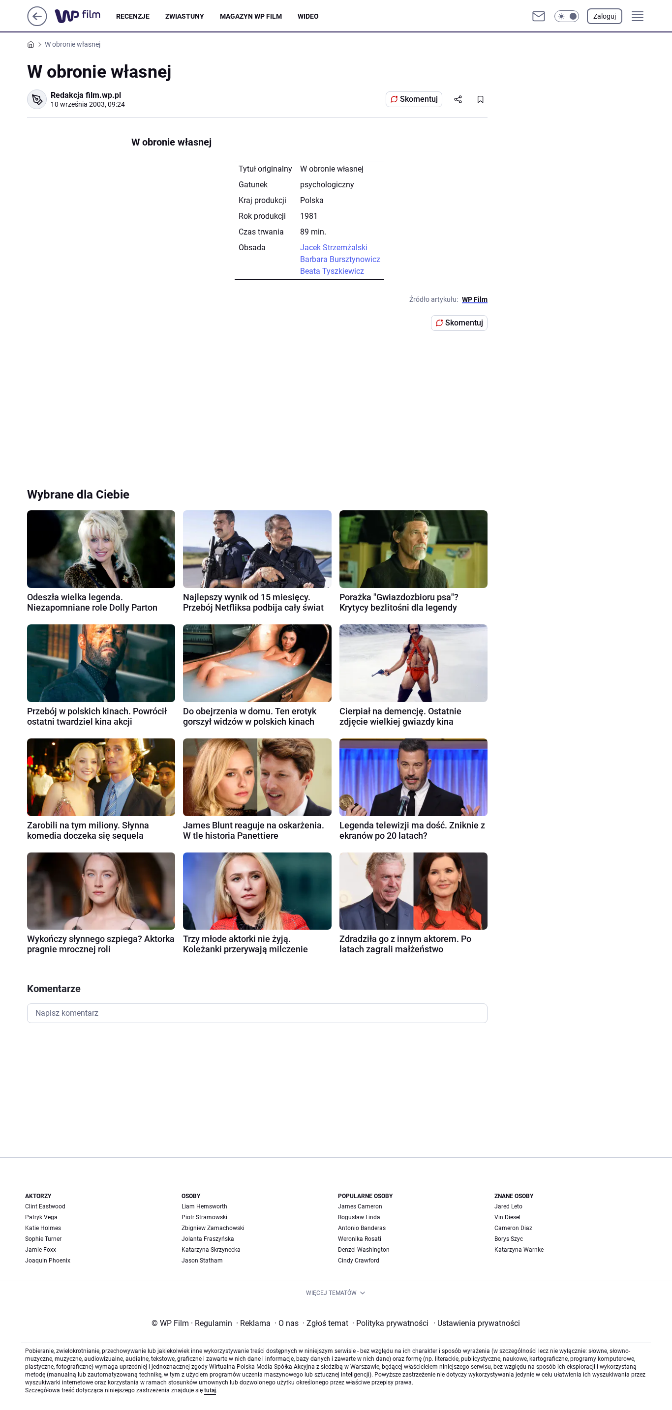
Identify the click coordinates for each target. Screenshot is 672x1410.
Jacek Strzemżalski (333, 247)
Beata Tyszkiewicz (332, 271)
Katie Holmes (43, 1228)
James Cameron (360, 1206)
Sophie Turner (43, 1238)
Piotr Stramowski (204, 1217)
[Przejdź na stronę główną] (37, 23)
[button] (566, 16)
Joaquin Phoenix (47, 1260)
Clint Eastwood (45, 1206)
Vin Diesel (507, 1217)
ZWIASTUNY (184, 16)
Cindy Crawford (358, 1260)
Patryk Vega (41, 1217)
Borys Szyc (508, 1238)
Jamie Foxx (40, 1249)
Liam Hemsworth (204, 1206)
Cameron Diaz (513, 1228)
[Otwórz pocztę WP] (539, 16)
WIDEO (308, 16)
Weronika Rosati (359, 1238)
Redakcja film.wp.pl (86, 95)
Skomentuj (419, 99)
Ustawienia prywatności (476, 1323)
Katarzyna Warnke (519, 1249)
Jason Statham (202, 1260)
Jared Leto (508, 1206)
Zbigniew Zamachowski (213, 1228)
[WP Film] (85, 16)
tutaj (210, 1390)
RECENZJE (133, 16)
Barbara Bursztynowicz (340, 259)
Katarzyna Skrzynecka (211, 1249)
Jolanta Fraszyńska (208, 1238)
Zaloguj (604, 16)
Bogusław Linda (359, 1217)
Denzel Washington (364, 1249)
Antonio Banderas (362, 1228)
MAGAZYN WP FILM (251, 16)
